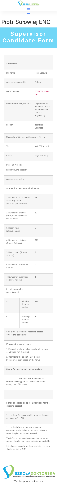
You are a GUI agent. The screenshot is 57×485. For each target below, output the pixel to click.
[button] (28, 8)
